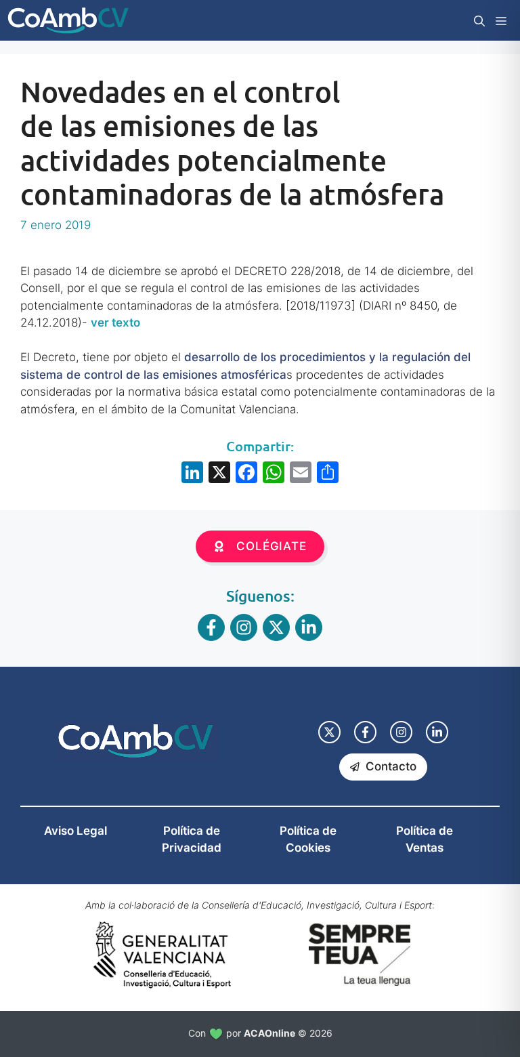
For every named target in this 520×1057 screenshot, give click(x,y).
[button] (479, 20)
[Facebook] (246, 473)
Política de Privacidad (191, 839)
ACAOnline (269, 1033)
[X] (219, 473)
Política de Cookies (308, 839)
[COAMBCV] (68, 20)
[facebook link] (365, 732)
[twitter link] (329, 732)
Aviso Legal (75, 830)
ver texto (115, 322)
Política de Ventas (424, 839)
